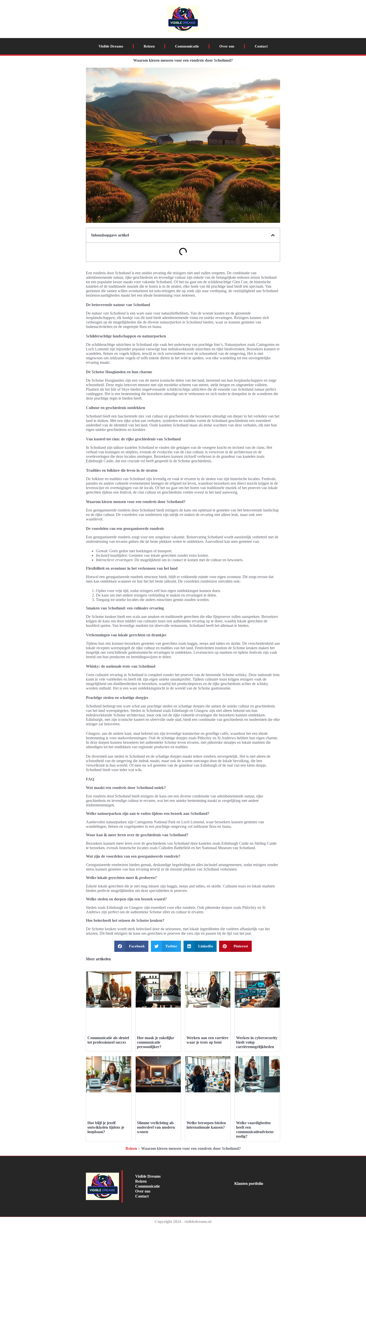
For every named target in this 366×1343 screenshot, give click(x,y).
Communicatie (187, 46)
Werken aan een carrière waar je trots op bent (207, 1040)
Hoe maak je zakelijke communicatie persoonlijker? (155, 1042)
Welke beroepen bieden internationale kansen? (206, 1125)
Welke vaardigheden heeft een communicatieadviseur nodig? (255, 1129)
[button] (273, 235)
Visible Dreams (111, 46)
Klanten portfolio (248, 1183)
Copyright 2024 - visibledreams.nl (183, 1221)
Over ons (226, 46)
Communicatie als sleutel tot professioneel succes (108, 1040)
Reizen (149, 46)
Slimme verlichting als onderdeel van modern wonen (156, 1127)
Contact (261, 46)
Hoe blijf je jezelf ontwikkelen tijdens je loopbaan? (105, 1127)
